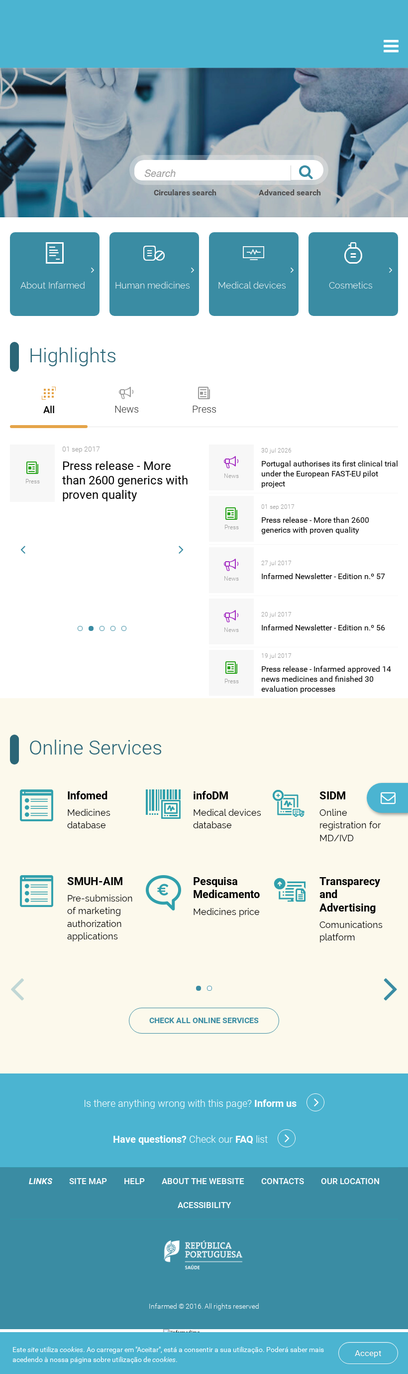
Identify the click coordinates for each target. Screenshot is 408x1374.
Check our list (190, 1139)
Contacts (282, 1181)
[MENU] (391, 47)
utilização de (144, 1360)
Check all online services (204, 1020)
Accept (368, 1353)
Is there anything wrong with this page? (190, 1103)
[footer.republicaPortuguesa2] (204, 1255)
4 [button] (112, 628)
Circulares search (185, 192)
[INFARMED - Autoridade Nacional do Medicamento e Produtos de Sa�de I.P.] (76, 45)
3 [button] (102, 628)
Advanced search (290, 192)
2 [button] (91, 628)
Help (134, 1181)
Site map (88, 1181)
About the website (203, 1181)
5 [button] (123, 628)
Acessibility (204, 1205)
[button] (23, 548)
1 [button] (80, 628)
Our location (350, 1181)
